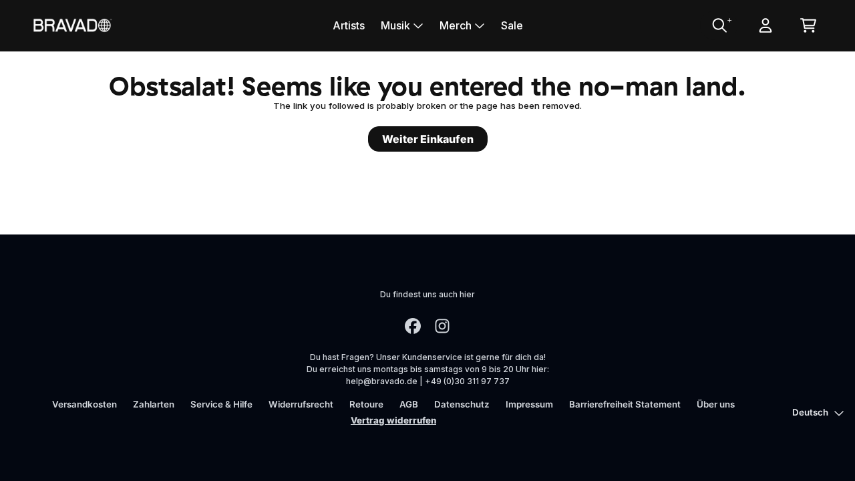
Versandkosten (84, 404)
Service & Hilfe (221, 404)
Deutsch (810, 412)
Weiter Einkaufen (428, 139)
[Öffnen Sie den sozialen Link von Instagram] (442, 326)
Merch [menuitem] (456, 25)
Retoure (366, 404)
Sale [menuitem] (512, 25)
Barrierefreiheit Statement (625, 404)
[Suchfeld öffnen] (718, 25)
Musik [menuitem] (395, 25)
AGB (408, 404)
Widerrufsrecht (301, 404)
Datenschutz (462, 404)
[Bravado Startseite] (72, 25)
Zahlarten (153, 404)
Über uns (716, 404)
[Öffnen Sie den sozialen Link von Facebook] (413, 326)
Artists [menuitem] (349, 25)
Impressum (529, 404)
